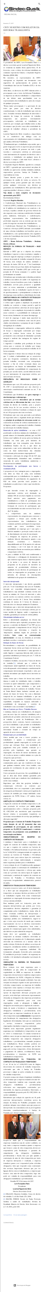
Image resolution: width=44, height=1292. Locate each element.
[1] (14, 663)
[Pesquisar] (39, 3)
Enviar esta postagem (20, 1215)
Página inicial (10, 14)
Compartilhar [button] (7, 1215)
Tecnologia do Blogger (24, 1285)
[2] (34, 707)
